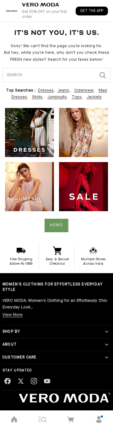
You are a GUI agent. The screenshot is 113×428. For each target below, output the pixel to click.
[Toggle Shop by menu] (106, 331)
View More (13, 315)
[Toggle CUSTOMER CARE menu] (106, 357)
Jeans (63, 90)
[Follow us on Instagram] (34, 381)
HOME (56, 225)
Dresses (46, 90)
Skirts (37, 97)
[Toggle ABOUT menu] (106, 344)
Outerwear (84, 90)
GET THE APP (91, 11)
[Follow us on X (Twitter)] (20, 381)
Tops (77, 97)
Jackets (94, 97)
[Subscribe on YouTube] (47, 381)
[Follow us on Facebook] (7, 381)
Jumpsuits (57, 97)
